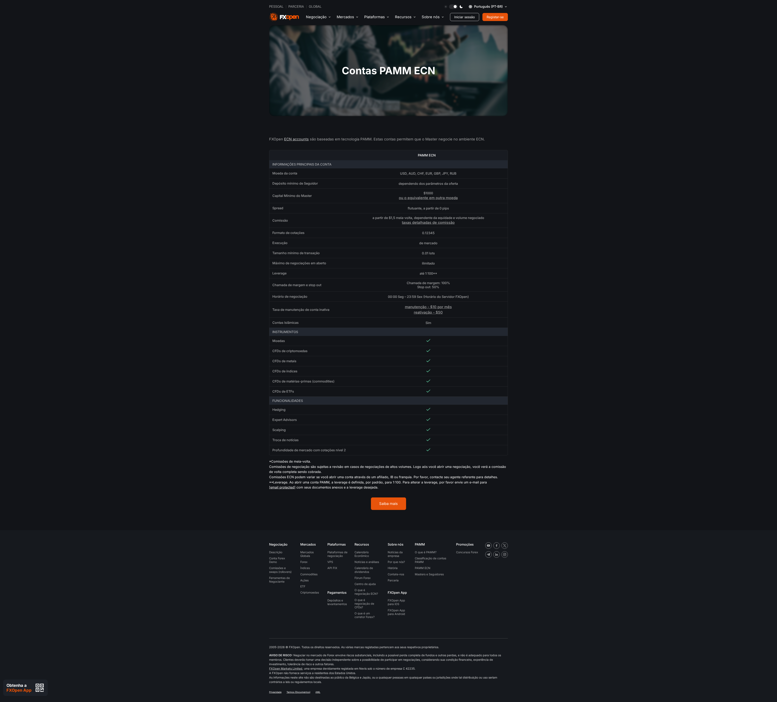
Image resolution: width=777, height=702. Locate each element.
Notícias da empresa (395, 554)
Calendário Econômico (362, 554)
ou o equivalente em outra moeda (428, 198)
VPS (330, 562)
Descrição (275, 552)
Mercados (345, 17)
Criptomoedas (309, 592)
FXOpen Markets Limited (285, 668)
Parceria (296, 6)
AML (317, 692)
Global (315, 6)
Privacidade (275, 692)
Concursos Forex (467, 552)
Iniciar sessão (464, 17)
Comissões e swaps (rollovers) (280, 569)
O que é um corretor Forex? (365, 615)
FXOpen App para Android (396, 612)
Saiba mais (388, 503)
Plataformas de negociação (337, 554)
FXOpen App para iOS (396, 602)
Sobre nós (431, 17)
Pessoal (276, 6)
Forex (304, 562)
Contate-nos (396, 574)
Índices (305, 568)
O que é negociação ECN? (366, 591)
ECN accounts (296, 139)
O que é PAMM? (425, 552)
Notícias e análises (367, 562)
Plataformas (374, 17)
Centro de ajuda (365, 584)
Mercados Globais (307, 554)
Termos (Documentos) (298, 692)
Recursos (403, 17)
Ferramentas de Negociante (279, 579)
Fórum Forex (363, 578)
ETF (302, 586)
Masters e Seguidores (429, 574)
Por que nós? (396, 562)
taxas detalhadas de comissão (428, 222)
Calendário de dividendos (364, 569)
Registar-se (495, 17)
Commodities (308, 574)
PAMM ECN (422, 568)
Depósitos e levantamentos (337, 602)
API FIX (332, 568)
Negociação (316, 17)
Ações (304, 580)
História (393, 568)
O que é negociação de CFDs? (364, 603)
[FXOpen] (284, 17)
